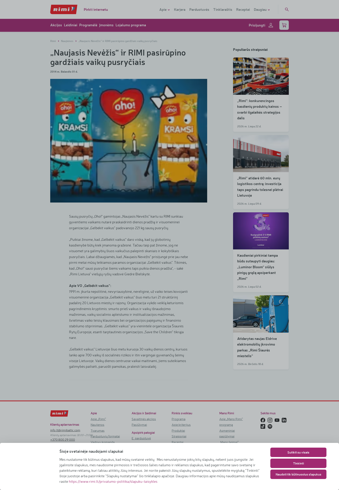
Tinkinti (298, 463)
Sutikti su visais (298, 452)
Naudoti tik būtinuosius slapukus (298, 474)
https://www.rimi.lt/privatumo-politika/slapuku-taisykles (113, 481)
